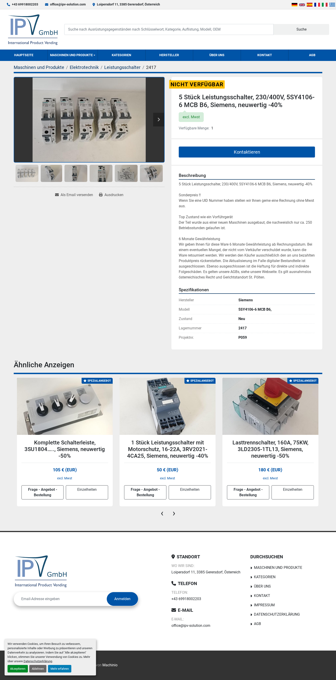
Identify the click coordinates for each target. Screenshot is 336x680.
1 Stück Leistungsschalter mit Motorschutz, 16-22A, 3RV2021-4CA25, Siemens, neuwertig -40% (64, 449)
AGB (312, 55)
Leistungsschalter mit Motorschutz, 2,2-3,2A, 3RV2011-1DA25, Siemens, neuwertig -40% (270, 449)
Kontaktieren (247, 152)
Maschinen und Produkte (71, 55)
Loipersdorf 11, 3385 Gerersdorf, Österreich (128, 4)
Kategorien (121, 55)
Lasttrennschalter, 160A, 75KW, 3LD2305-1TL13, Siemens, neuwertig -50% (167, 449)
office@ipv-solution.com (68, 4)
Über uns (216, 55)
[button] (73, 55)
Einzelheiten (87, 489)
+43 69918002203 (25, 4)
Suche (301, 29)
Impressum (264, 605)
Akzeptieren (17, 668)
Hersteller (169, 55)
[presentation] (162, 513)
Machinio (109, 665)
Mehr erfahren (60, 668)
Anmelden (122, 599)
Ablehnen (38, 668)
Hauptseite (23, 55)
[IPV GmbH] (41, 571)
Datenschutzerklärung (38, 661)
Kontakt (264, 55)
